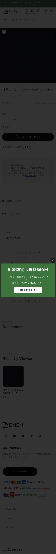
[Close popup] (52, 260)
